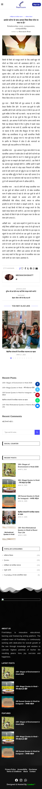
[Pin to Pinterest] (37, 395)
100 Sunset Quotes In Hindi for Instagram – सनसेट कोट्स (28, 497)
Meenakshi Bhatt (25, 31)
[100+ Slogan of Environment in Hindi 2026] (9, 470)
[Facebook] (16, 780)
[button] (4, 334)
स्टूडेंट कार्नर (22, 570)
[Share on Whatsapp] (37, 400)
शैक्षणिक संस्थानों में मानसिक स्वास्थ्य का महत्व (21, 352)
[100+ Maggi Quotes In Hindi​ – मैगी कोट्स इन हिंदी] (9, 486)
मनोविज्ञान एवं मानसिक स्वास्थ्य (22, 565)
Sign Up (36, 4)
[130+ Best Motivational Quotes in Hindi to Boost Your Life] (9, 533)
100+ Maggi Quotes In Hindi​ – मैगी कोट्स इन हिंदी (18, 388)
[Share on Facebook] (37, 384)
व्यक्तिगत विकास (22, 555)
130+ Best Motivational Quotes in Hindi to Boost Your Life (27, 530)
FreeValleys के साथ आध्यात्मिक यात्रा (22, 575)
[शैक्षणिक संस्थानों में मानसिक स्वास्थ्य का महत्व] (21, 330)
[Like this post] (22, 268)
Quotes (22, 560)
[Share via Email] (37, 406)
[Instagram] (21, 780)
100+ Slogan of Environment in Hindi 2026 (17, 383)
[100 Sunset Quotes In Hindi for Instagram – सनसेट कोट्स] (9, 501)
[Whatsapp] (25, 780)
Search (37, 432)
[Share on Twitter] (37, 389)
